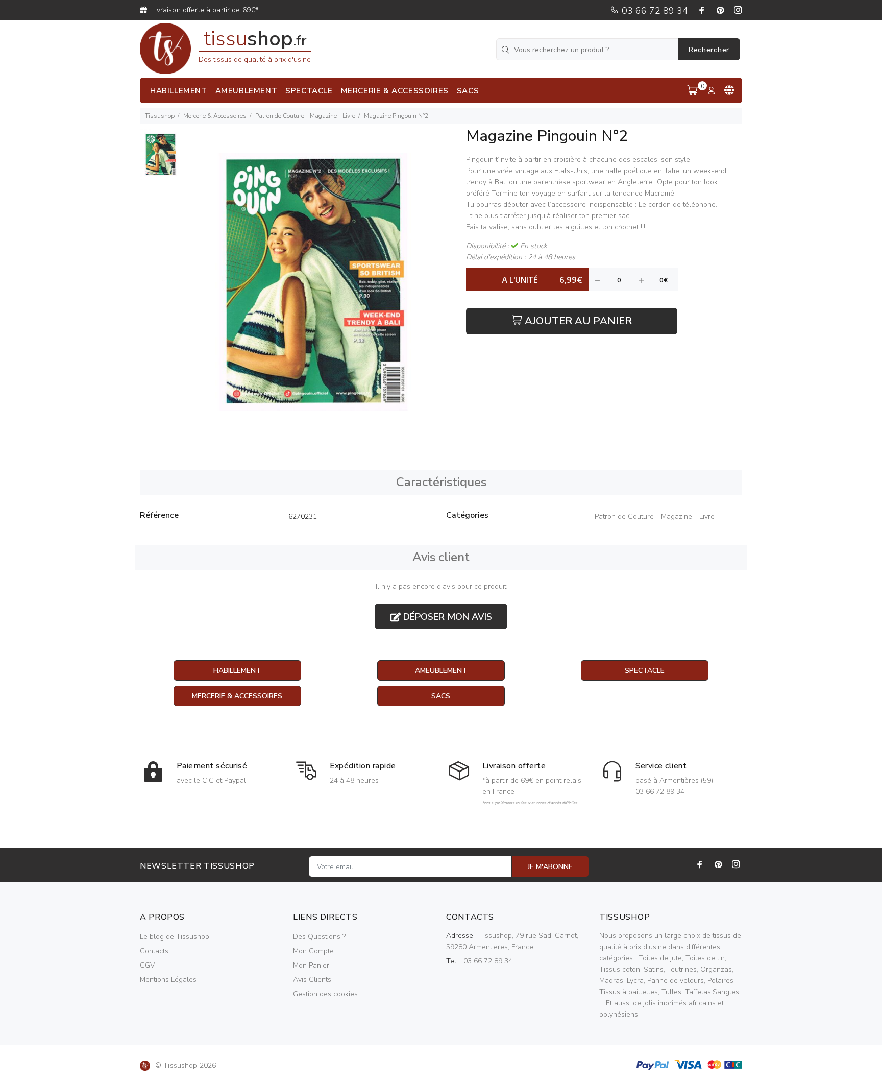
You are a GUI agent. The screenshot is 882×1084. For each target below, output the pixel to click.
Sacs (440, 696)
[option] (160, 159)
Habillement (237, 671)
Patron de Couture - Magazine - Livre (305, 116)
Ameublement (441, 671)
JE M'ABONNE (550, 867)
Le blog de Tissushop (174, 937)
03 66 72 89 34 (653, 11)
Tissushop (160, 116)
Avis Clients (312, 979)
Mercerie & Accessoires (215, 116)
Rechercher (709, 50)
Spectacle (645, 671)
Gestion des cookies (325, 994)
